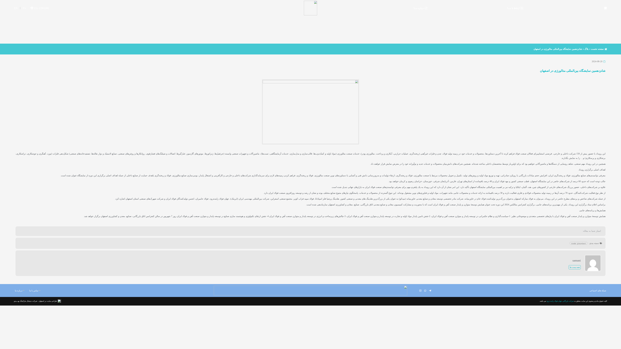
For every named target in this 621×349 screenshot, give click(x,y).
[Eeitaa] (416, 291)
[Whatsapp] (425, 291)
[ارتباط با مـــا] (521, 8)
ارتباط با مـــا (513, 8)
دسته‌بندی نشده (578, 243)
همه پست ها (575, 267)
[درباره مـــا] (426, 8)
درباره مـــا (419, 8)
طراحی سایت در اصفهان (48, 301)
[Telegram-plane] (430, 291)
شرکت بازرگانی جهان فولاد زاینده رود (560, 301)
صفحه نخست (597, 49)
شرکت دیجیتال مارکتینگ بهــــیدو (25, 301)
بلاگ (586, 49)
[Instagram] (420, 291)
